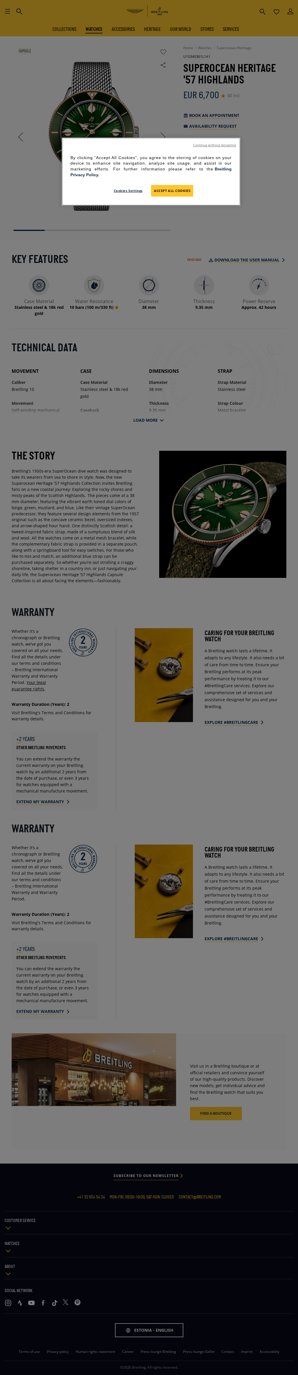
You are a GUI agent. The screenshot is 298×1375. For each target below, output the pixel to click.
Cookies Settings (128, 190)
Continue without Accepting (214, 145)
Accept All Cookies (172, 190)
